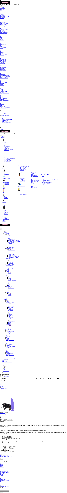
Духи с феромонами (11, 321)
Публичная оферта (3, 484)
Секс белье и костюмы (10, 331)
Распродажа (2, 467)
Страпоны (10, 277)
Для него (1, 475)
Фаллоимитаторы (11, 288)
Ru (4, 368)
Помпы (9, 273)
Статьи (1, 466)
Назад (6, 231)
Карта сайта (2, 481)
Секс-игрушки (2, 469)
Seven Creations (2, 413)
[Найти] (1, 6)
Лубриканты (10, 313)
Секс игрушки (8, 235)
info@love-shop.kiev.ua (5, 115)
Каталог (5, 232)
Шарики (9, 294)
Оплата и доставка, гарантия (5, 478)
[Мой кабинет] (0, 227)
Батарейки (2, 473)
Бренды (1, 465)
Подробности (2, 416)
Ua (4, 369)
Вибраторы (10, 237)
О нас (1, 477)
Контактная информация (4, 480)
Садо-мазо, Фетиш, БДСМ (10, 349)
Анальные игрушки (11, 250)
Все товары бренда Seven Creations (6, 456)
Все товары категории (4, 455)
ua (0, 125)
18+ (1, 485)
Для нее (1, 474)
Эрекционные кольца (11, 261)
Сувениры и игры (11, 283)
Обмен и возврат (3, 479)
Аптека (7, 301)
